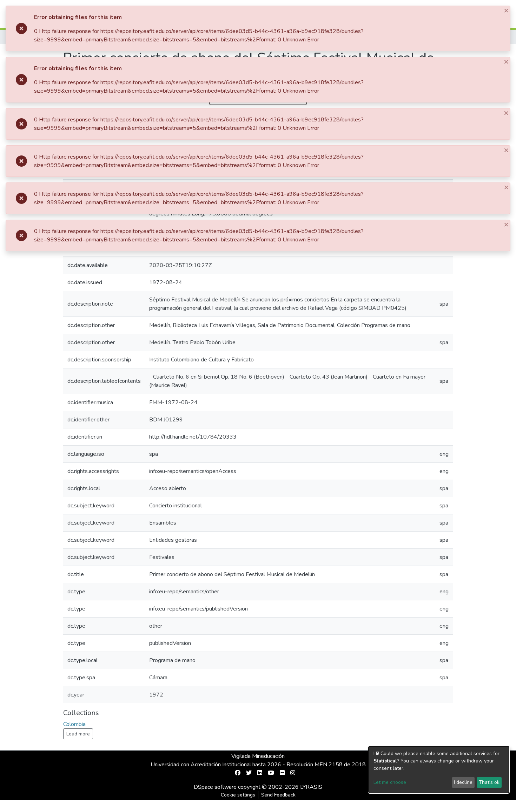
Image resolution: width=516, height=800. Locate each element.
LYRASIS (311, 787)
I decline (463, 782)
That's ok (489, 782)
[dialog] (439, 769)
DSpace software (215, 787)
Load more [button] (78, 734)
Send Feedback (278, 795)
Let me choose (389, 782)
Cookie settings (238, 795)
